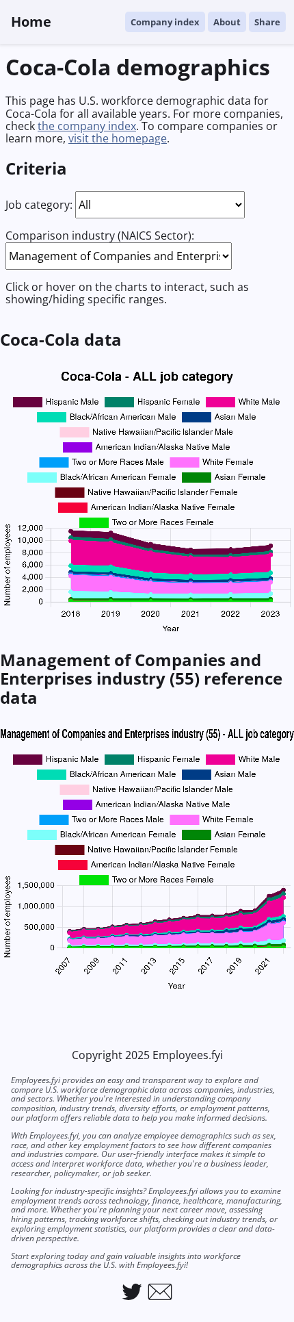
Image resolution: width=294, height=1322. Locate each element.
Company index (165, 22)
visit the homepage (117, 138)
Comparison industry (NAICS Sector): (99, 235)
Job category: (38, 204)
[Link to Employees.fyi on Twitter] (132, 1292)
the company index (87, 126)
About (227, 22)
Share (267, 22)
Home (31, 21)
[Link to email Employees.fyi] (160, 1292)
